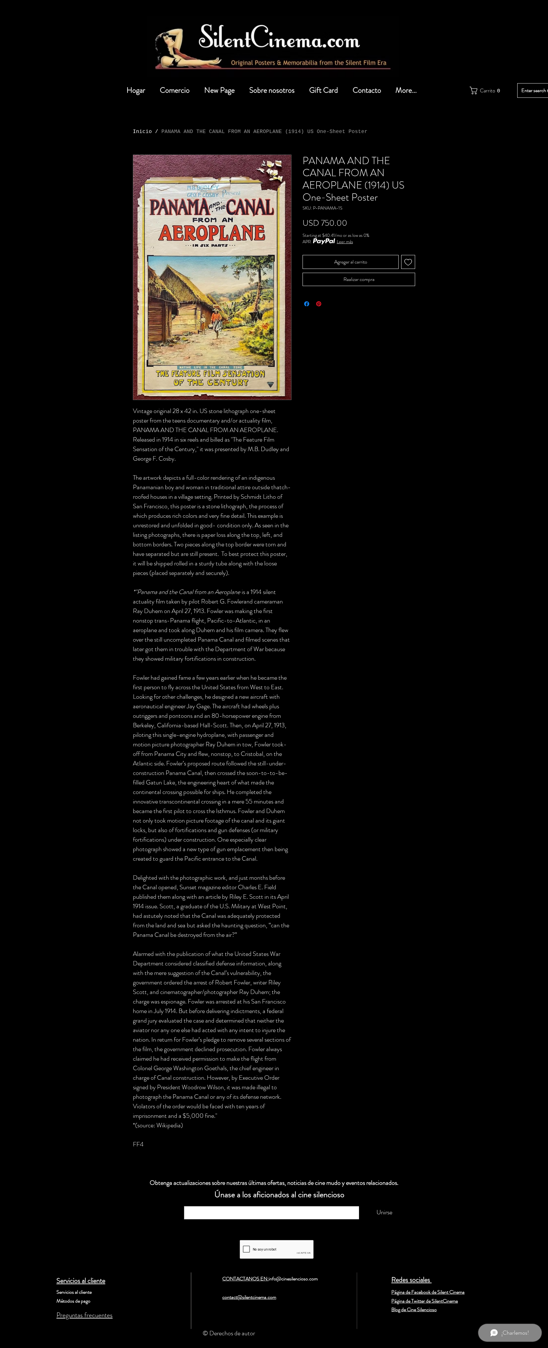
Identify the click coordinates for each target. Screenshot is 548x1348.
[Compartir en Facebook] (306, 304)
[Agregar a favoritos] (408, 262)
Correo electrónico (212, 1202)
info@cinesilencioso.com (293, 1278)
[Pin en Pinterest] (319, 304)
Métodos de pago (73, 1301)
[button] (484, 90)
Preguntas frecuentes (84, 1315)
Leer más (345, 241)
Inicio (142, 132)
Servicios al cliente (80, 1280)
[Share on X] (331, 304)
